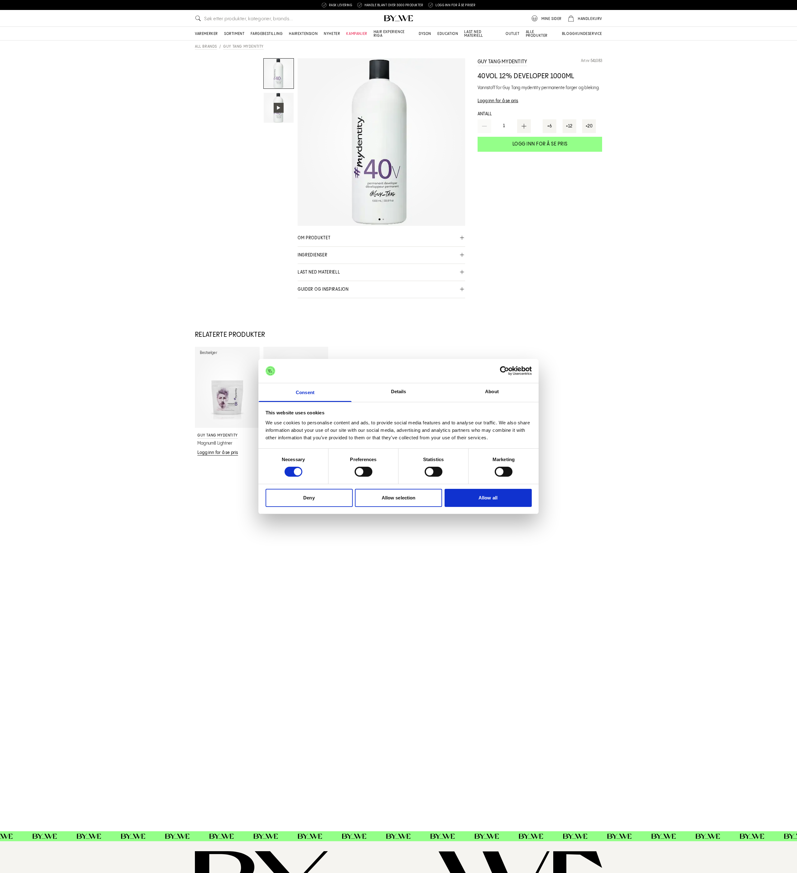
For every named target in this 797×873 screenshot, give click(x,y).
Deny (308, 497)
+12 (569, 126)
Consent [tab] (305, 392)
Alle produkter (537, 34)
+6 (549, 126)
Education (447, 34)
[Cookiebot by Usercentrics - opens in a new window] (504, 370)
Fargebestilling (267, 34)
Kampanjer (356, 34)
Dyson (425, 34)
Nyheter (332, 34)
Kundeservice (588, 34)
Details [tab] (398, 391)
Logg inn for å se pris (540, 144)
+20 (589, 126)
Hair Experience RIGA (389, 34)
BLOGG (568, 34)
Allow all (488, 497)
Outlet (513, 34)
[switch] (363, 472)
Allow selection (399, 497)
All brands (206, 47)
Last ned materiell (473, 34)
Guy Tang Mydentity (243, 47)
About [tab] (492, 391)
